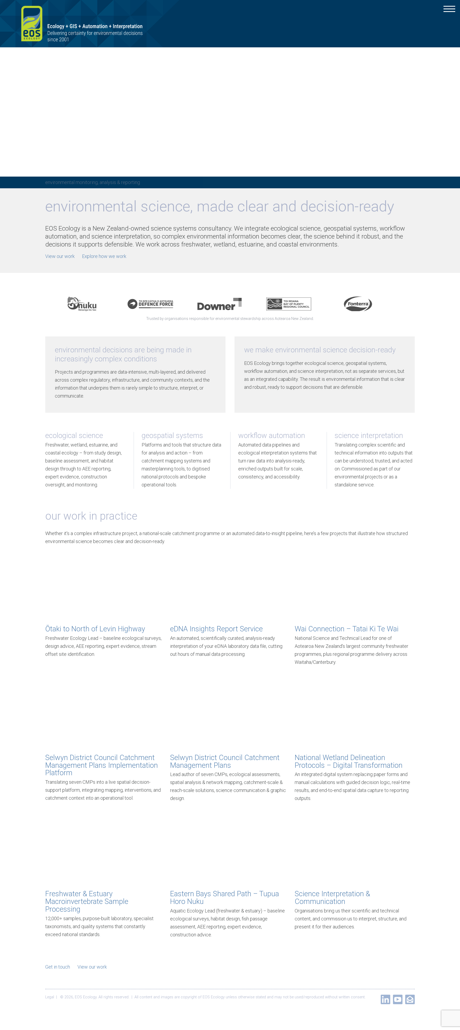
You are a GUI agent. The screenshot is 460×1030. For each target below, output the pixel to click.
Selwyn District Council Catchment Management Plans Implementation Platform (101, 765)
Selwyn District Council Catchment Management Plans (225, 761)
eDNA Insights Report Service (216, 629)
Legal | (52, 997)
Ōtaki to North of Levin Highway (95, 629)
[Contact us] (410, 999)
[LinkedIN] (385, 999)
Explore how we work (104, 256)
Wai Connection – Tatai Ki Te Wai (347, 629)
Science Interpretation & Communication (332, 898)
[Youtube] (397, 999)
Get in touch (57, 967)
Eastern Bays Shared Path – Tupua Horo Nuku (224, 898)
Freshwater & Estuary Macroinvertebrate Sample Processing (86, 902)
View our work (60, 256)
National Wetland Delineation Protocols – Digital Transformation (348, 761)
